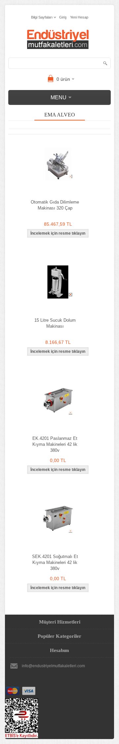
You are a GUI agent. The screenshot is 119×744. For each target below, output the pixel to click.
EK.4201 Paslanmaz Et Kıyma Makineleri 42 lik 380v (54, 444)
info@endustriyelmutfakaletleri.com (53, 666)
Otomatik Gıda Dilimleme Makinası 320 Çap (55, 205)
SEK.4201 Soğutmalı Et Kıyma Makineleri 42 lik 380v (55, 562)
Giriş (63, 17)
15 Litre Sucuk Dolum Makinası (55, 323)
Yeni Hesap (79, 17)
